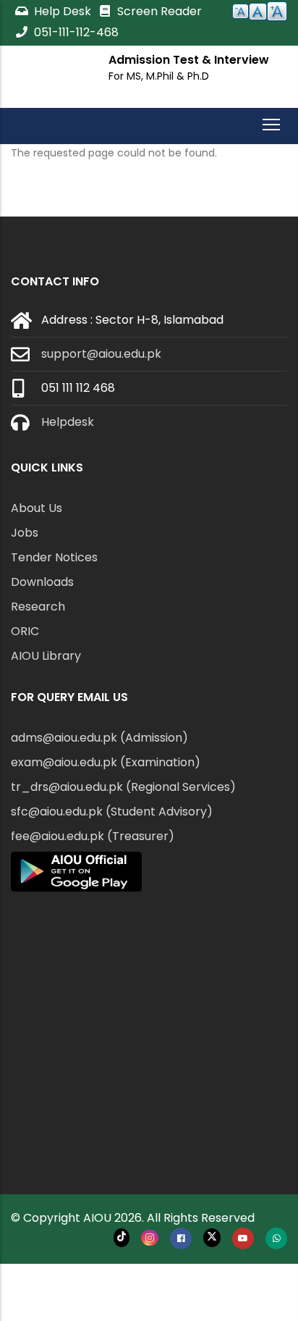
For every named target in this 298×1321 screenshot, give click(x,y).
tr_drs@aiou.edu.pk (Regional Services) (123, 787)
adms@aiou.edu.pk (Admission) (99, 737)
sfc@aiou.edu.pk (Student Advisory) (112, 811)
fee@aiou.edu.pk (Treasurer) (92, 836)
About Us (36, 508)
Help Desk (62, 11)
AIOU (97, 1217)
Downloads (42, 582)
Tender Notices (54, 557)
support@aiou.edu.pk (101, 353)
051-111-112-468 (75, 32)
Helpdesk (67, 422)
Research (38, 606)
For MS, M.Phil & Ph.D (158, 76)
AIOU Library (46, 655)
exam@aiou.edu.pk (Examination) (105, 762)
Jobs (24, 532)
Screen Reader (158, 11)
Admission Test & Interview (188, 59)
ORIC (25, 631)
